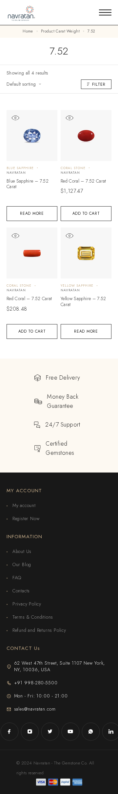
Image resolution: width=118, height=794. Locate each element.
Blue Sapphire (20, 167)
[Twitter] (50, 731)
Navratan (16, 172)
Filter (99, 84)
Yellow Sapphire (77, 285)
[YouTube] (70, 731)
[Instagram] (30, 731)
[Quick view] (15, 118)
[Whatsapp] (91, 731)
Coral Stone (73, 167)
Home (28, 31)
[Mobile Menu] (105, 12)
